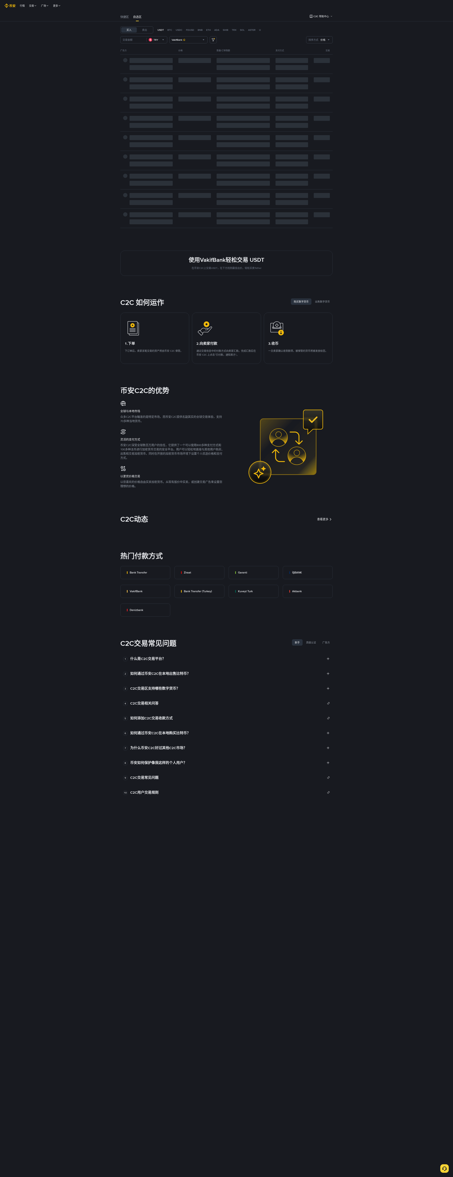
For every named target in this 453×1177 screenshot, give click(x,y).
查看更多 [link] (322, 519)
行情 (22, 5)
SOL (242, 29)
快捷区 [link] (124, 17)
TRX (234, 29)
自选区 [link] (137, 17)
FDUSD (190, 29)
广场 (43, 5)
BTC (169, 29)
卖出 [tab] (144, 29)
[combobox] (157, 40)
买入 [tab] (129, 29)
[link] (145, 572)
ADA (216, 29)
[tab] (124, 17)
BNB (200, 29)
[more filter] (213, 39)
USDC (179, 29)
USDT (160, 29)
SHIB (225, 29)
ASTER (252, 29)
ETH (208, 29)
